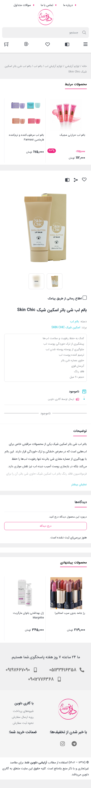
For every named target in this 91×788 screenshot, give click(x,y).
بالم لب (38, 66)
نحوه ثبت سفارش (23, 723)
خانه (84, 66)
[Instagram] (62, 743)
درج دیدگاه (45, 526)
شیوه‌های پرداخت (23, 711)
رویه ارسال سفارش (23, 717)
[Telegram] (74, 743)
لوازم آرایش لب (53, 66)
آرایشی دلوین (38, 762)
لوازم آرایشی (72, 66)
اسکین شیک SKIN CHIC (65, 327)
